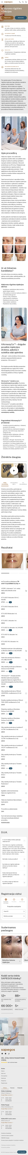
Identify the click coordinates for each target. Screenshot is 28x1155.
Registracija (4, 1083)
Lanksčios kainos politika (7, 1135)
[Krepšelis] (26, 2)
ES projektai (4, 1075)
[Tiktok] (9, 1054)
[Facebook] (2, 1054)
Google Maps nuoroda (6, 1095)
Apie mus (3, 1073)
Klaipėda (20, 1087)
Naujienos (3, 1080)
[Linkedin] (5, 1054)
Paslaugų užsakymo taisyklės (8, 1145)
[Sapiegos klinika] (8, 2)
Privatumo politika (5, 1147)
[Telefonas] (20, 2)
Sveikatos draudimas (6, 1133)
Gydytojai (3, 1078)
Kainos (2, 1071)
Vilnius (5, 1087)
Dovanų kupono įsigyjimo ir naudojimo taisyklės (12, 1140)
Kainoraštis (21, 17)
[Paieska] (23, 2)
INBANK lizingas (5, 1138)
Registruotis (7, 17)
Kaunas (12, 1087)
